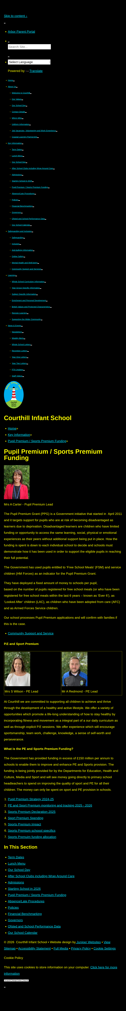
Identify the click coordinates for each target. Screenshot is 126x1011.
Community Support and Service (31, 633)
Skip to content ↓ (15, 16)
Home (12, 428)
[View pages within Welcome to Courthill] (31, 93)
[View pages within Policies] (19, 200)
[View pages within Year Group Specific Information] (40, 288)
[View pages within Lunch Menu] (23, 156)
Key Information (19, 434)
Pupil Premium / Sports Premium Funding (37, 441)
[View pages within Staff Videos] (23, 376)
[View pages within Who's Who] (22, 118)
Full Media (61, 948)
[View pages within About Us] (17, 87)
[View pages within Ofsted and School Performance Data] (45, 219)
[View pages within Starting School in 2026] (33, 181)
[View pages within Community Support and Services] (42, 269)
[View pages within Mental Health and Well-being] (38, 263)
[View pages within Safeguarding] (24, 238)
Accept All (8, 980)
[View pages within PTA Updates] (24, 370)
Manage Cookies (17, 980)
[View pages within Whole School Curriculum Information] (45, 282)
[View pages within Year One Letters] (27, 357)
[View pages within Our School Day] (26, 162)
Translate (36, 71)
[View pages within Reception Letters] (28, 351)
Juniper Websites (88, 942)
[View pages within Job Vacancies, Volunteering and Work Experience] (56, 131)
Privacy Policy (81, 948)
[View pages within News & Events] (22, 326)
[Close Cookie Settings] (5, 987)
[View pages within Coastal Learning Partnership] (38, 137)
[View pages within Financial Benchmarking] (33, 206)
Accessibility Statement (34, 948)
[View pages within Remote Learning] (27, 313)
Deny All (25, 980)
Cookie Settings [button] (105, 948)
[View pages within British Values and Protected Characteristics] (51, 307)
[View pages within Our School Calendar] (31, 225)
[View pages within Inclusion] (20, 244)
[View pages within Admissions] (22, 175)
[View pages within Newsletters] (23, 332)
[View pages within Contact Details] (26, 112)
